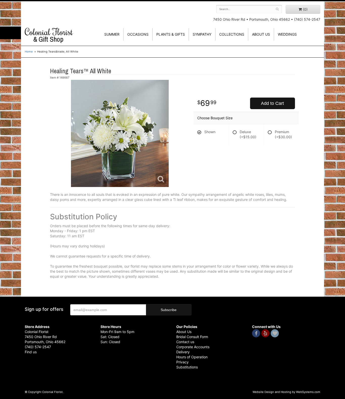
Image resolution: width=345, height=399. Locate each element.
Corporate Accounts (192, 347)
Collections (231, 34)
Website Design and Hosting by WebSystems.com (286, 392)
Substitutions (187, 367)
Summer (111, 34)
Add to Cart (272, 103)
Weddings (287, 34)
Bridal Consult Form (192, 337)
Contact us (185, 342)
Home (29, 51)
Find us (31, 352)
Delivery (183, 352)
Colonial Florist (49, 35)
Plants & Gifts (170, 34)
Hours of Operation (192, 357)
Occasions (138, 34)
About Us (183, 332)
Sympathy (202, 34)
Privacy (182, 362)
